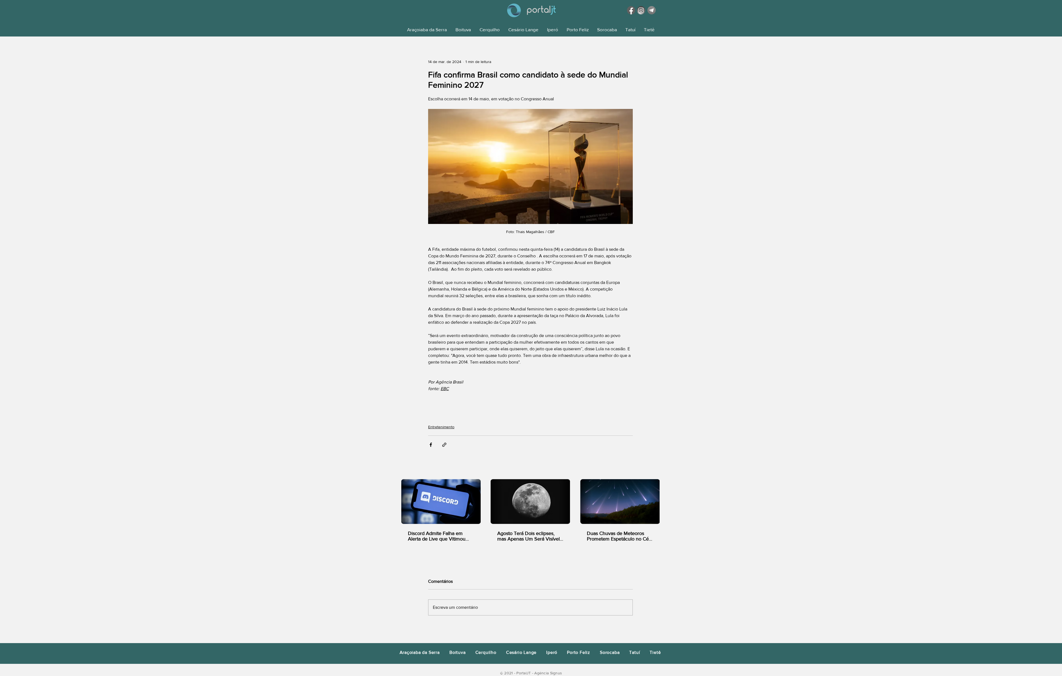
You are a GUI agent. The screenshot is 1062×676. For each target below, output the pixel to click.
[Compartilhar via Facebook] (430, 444)
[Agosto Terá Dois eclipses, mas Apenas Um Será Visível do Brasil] (530, 501)
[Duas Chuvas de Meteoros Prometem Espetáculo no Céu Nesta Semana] (620, 501)
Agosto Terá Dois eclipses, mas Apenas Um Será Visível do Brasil (528, 536)
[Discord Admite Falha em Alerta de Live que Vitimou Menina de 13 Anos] (441, 501)
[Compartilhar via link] (444, 444)
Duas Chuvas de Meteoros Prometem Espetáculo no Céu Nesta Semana (619, 536)
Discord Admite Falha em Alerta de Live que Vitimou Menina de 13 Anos (436, 536)
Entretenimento (441, 427)
